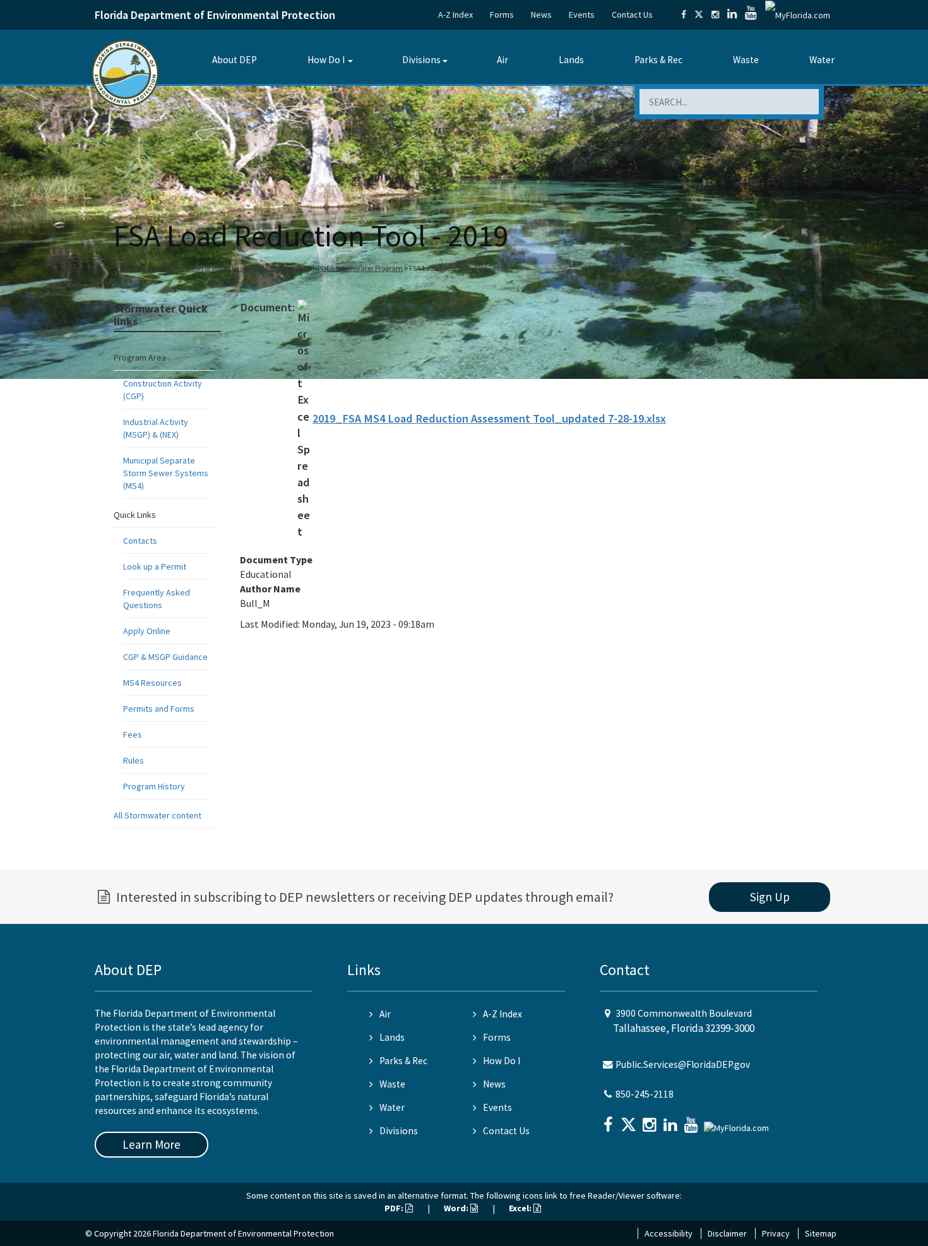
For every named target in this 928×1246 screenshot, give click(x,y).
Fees (132, 734)
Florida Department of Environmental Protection (215, 15)
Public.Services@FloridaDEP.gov (683, 1064)
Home (126, 268)
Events (582, 14)
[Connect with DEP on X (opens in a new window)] (698, 14)
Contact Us (632, 14)
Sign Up (770, 896)
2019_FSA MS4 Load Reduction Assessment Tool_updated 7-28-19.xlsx (489, 418)
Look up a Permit (154, 566)
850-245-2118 (645, 1094)
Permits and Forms (158, 708)
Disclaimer (727, 1233)
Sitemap (820, 1233)
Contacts (140, 540)
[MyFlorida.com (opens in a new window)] (797, 14)
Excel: (521, 1208)
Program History (154, 786)
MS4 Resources (152, 682)
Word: (457, 1208)
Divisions (421, 60)
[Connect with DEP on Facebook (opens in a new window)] (683, 14)
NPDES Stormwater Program (357, 268)
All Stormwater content (157, 815)
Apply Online (146, 631)
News (541, 14)
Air (502, 60)
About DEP (234, 60)
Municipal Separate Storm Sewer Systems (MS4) (165, 473)
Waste (746, 60)
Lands (571, 60)
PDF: (394, 1208)
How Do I (326, 60)
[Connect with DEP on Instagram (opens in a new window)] (715, 14)
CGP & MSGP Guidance (165, 656)
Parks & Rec (658, 60)
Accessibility (669, 1233)
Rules (133, 760)
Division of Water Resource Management (241, 268)
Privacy (776, 1233)
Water (822, 60)
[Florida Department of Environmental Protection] (125, 72)
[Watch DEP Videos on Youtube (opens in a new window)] (751, 14)
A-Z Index (455, 14)
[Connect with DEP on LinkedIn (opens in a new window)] (732, 14)
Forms (502, 14)
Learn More (151, 1144)
